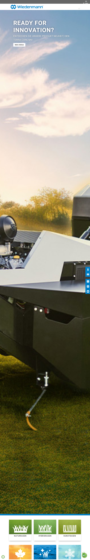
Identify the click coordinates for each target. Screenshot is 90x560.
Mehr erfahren (19, 45)
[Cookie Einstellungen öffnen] (3, 558)
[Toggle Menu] (86, 1)
